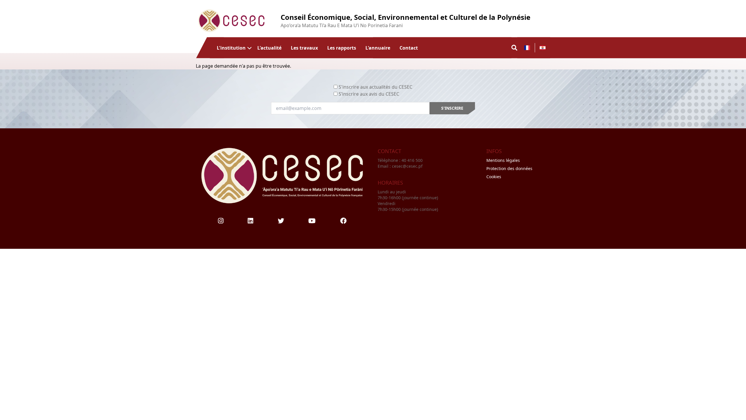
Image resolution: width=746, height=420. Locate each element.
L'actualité (269, 47)
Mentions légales (503, 160)
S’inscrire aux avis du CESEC (369, 94)
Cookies (493, 176)
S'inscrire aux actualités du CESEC (375, 87)
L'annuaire (377, 47)
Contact (409, 47)
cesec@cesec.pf (407, 166)
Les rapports (341, 47)
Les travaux (304, 47)
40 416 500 (413, 160)
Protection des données (509, 168)
